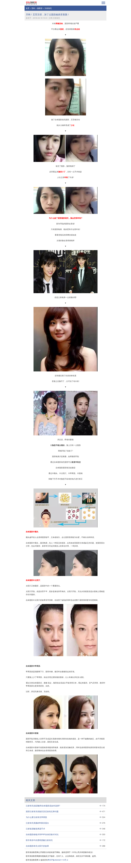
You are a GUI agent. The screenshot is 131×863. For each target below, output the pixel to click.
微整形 (39, 8)
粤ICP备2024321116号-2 (58, 860)
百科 (33, 8)
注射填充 (48, 8)
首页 (27, 8)
